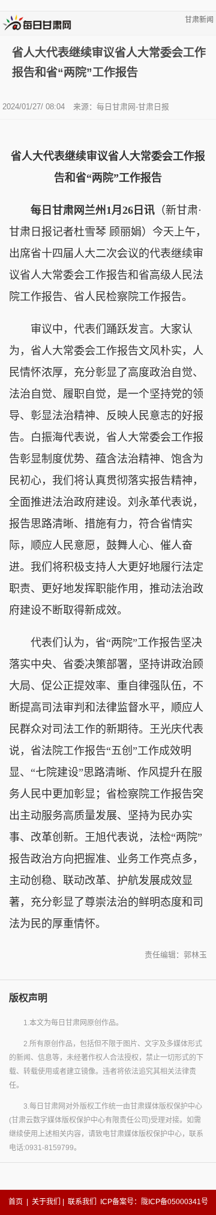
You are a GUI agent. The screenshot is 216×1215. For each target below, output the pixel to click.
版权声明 (28, 998)
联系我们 (82, 1202)
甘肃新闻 (199, 20)
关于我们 (46, 1202)
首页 (15, 1202)
